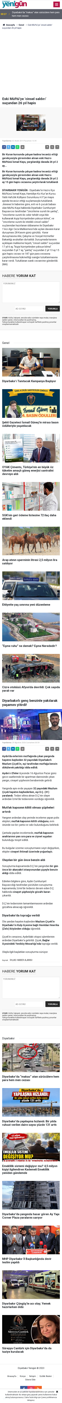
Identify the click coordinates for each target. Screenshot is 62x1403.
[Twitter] (8, 147)
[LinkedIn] (13, 147)
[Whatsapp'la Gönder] (17, 147)
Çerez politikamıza (49, 1397)
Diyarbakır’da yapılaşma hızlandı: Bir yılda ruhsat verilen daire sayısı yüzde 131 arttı (36, 14)
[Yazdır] (22, 147)
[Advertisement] (31, 64)
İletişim (32, 1376)
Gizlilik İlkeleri (46, 1376)
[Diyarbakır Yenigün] (14, 4)
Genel (21, 25)
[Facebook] (4, 147)
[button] (47, 147)
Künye (23, 1376)
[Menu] (56, 4)
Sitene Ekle (30, 1379)
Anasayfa (10, 25)
